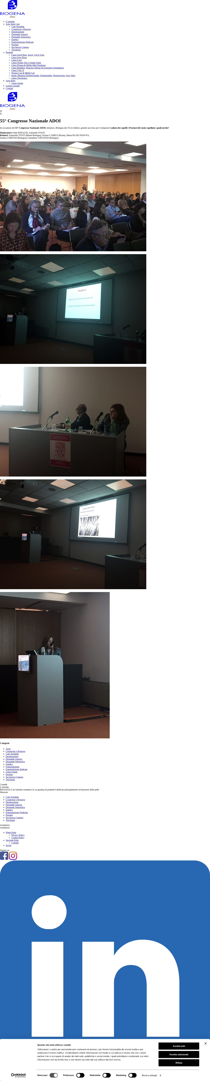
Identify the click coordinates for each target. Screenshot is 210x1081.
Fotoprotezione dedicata (16, 769)
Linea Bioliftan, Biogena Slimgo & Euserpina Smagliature (37, 68)
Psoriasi (14, 44)
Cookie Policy (17, 837)
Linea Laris (16, 60)
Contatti (9, 88)
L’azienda (10, 21)
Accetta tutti (179, 1046)
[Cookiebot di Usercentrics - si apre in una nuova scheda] (18, 1075)
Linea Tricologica (19, 78)
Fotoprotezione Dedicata (22, 42)
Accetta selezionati (178, 1054)
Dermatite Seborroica (21, 37)
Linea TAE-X (17, 70)
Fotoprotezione (12, 767)
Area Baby (11, 80)
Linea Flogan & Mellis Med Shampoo (28, 65)
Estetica (14, 39)
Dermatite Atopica (19, 34)
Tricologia (16, 50)
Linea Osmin (17, 83)
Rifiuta (179, 1063)
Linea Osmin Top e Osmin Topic (26, 62)
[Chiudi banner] (206, 1043)
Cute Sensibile (17, 26)
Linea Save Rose (19, 57)
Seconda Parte (12, 840)
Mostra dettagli (149, 1075)
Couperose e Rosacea (21, 29)
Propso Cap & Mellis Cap (23, 73)
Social (8, 845)
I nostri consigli (13, 86)
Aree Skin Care (13, 24)
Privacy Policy (18, 835)
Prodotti (9, 52)
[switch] (80, 1075)
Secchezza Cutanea (20, 47)
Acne (8, 749)
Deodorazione (17, 32)
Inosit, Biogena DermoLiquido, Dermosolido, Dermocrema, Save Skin (43, 75)
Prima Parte (11, 832)
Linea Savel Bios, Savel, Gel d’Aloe (27, 55)
